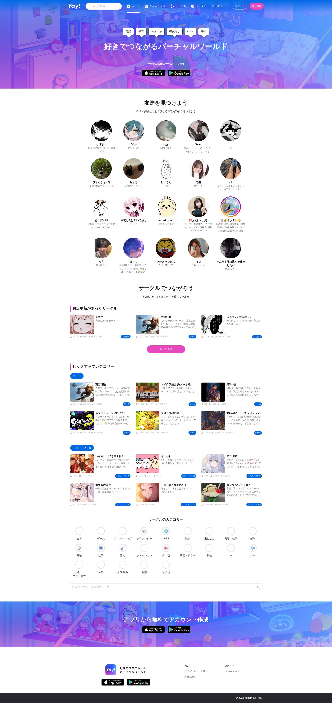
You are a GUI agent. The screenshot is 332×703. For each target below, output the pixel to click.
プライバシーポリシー (197, 671)
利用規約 (190, 676)
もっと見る (166, 349)
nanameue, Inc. (233, 671)
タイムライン (157, 6)
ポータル (201, 6)
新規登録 (256, 6)
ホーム (136, 6)
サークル (180, 6)
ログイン (239, 6)
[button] (258, 587)
